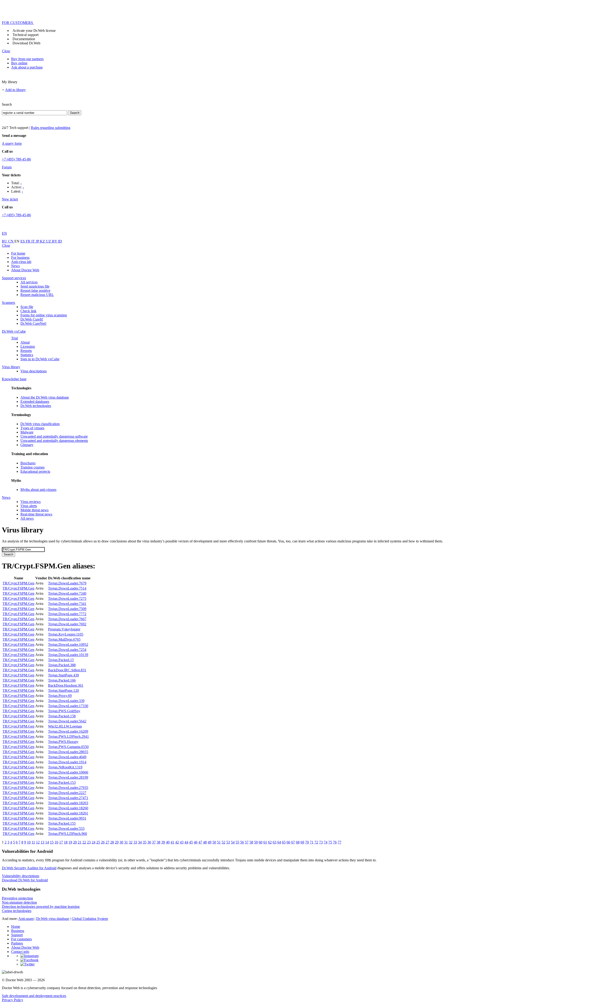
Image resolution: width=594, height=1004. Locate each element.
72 (316, 842)
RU (5, 241)
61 (265, 842)
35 (144, 842)
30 (121, 842)
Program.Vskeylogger (64, 629)
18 (66, 842)
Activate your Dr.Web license (34, 31)
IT (33, 241)
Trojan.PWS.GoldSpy (64, 711)
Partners (17, 943)
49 (209, 842)
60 (260, 842)
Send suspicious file (34, 286)
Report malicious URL (37, 295)
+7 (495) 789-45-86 (16, 159)
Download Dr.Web (26, 43)
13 (42, 842)
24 (93, 842)
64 (279, 842)
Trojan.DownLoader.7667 (67, 619)
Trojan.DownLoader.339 (66, 701)
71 (311, 842)
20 (75, 842)
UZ (49, 241)
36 (149, 842)
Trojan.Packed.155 (62, 823)
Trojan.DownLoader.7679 (67, 583)
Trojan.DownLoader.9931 (67, 818)
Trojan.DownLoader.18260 (68, 808)
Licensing (27, 346)
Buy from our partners (27, 59)
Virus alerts (28, 506)
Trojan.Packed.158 (62, 716)
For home (18, 253)
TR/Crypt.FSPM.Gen (18, 583)
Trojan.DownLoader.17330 (68, 706)
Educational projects (35, 471)
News (15, 266)
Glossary (26, 445)
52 (223, 842)
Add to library (15, 90)
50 (214, 842)
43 (182, 842)
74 (325, 842)
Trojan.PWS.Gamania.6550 (68, 747)
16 (56, 842)
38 (158, 842)
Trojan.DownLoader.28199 (68, 777)
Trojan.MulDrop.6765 (64, 639)
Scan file (26, 307)
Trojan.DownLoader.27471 (68, 798)
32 (130, 842)
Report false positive (35, 290)
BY (55, 241)
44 (186, 842)
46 (195, 842)
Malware (26, 432)
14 (47, 842)
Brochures (28, 463)
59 (256, 842)
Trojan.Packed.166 (62, 680)
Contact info (20, 952)
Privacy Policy (12, 1000)
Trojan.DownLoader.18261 (68, 813)
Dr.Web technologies (35, 406)
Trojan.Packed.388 (62, 665)
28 (112, 842)
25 (98, 842)
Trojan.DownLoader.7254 (67, 650)
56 (242, 842)
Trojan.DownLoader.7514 (67, 588)
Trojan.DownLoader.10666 (68, 772)
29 (117, 842)
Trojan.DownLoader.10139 (68, 655)
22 (84, 842)
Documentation (24, 39)
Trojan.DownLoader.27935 (68, 788)
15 (52, 842)
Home (15, 927)
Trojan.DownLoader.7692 (67, 624)
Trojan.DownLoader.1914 (67, 762)
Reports (26, 351)
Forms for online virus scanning (43, 315)
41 (172, 842)
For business (20, 257)
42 (177, 842)
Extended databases (34, 402)
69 (302, 842)
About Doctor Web (25, 270)
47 (200, 842)
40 (168, 842)
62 (270, 842)
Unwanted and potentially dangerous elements (54, 441)
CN (11, 241)
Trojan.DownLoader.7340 (67, 593)
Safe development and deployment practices (34, 996)
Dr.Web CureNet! (33, 323)
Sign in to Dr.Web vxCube (39, 359)
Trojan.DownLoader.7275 (67, 598)
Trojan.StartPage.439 (63, 675)
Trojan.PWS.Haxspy (63, 742)
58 (251, 842)
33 (135, 842)
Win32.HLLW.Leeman (65, 726)
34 (140, 842)
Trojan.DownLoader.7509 (67, 609)
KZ (43, 241)
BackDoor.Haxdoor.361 (65, 685)
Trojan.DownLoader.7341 (67, 604)
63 (274, 842)
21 (79, 842)
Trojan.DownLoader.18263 (68, 803)
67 (293, 842)
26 (103, 842)
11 (33, 842)
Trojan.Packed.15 (61, 660)
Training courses (32, 467)
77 (339, 842)
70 (307, 842)
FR (28, 241)
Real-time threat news (36, 514)
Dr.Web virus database (52, 919)
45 (191, 842)
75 (330, 842)
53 (228, 842)
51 (219, 842)
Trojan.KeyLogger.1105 (65, 634)
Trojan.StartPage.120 (63, 690)
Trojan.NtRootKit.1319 (65, 767)
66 (288, 842)
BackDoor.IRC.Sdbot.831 (67, 670)
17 (61, 842)
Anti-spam (26, 919)
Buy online (19, 63)
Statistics (26, 355)
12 (38, 842)
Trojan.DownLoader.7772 (67, 614)
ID (60, 241)
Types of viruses (32, 428)
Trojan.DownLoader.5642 (67, 721)
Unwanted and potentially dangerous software (54, 436)
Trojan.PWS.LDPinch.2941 (68, 736)
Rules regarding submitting (50, 128)
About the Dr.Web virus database (44, 397)
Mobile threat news (34, 510)
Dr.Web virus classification (40, 424)
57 (247, 842)
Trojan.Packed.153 (62, 782)
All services (29, 282)
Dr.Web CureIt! (31, 319)
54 (233, 842)
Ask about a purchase (27, 67)
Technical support (26, 35)
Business (17, 931)
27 (107, 842)
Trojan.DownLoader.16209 (68, 731)
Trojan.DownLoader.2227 (67, 793)
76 (335, 842)
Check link (28, 311)
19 (70, 842)
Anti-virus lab (21, 262)
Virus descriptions (33, 371)
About (25, 342)
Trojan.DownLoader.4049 (67, 757)
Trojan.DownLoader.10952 (68, 644)
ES (23, 241)
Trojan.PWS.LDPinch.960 (67, 834)
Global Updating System (90, 919)
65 (284, 842)
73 (321, 842)
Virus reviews (30, 502)
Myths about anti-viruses (38, 490)
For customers (21, 939)
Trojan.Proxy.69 (60, 696)
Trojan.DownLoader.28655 (68, 752)
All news (27, 518)
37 (154, 842)
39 (163, 842)
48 (205, 842)
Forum (7, 167)
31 (126, 842)
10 (29, 842)
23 (89, 842)
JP (38, 241)
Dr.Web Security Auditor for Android (29, 868)
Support (17, 935)
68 (298, 842)
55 (237, 842)
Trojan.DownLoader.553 (66, 828)
